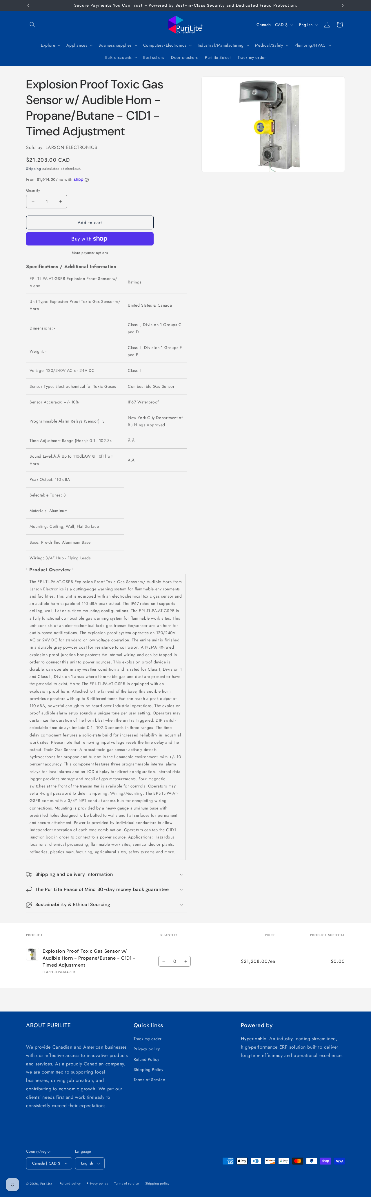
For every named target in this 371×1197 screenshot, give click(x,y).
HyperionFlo (254, 1038)
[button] (32, 24)
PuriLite (46, 1183)
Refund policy (70, 1183)
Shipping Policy (148, 1069)
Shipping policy (157, 1183)
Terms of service (126, 1183)
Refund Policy (146, 1059)
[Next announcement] (343, 5)
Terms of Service (149, 1080)
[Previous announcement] (28, 5)
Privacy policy (147, 1049)
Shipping (33, 168)
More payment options (90, 252)
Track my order (148, 1039)
